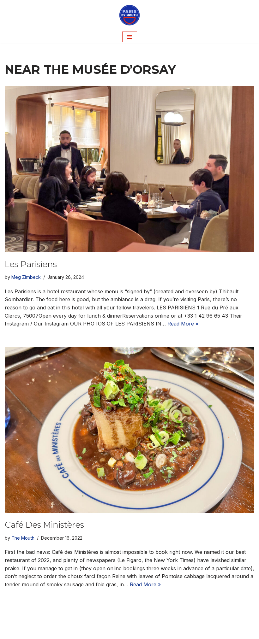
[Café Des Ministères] (129, 430)
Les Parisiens (31, 264)
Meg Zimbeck (26, 277)
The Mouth (22, 538)
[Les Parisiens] (129, 169)
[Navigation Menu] (129, 37)
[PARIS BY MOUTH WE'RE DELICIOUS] (129, 15)
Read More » (182, 323)
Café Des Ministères (44, 525)
